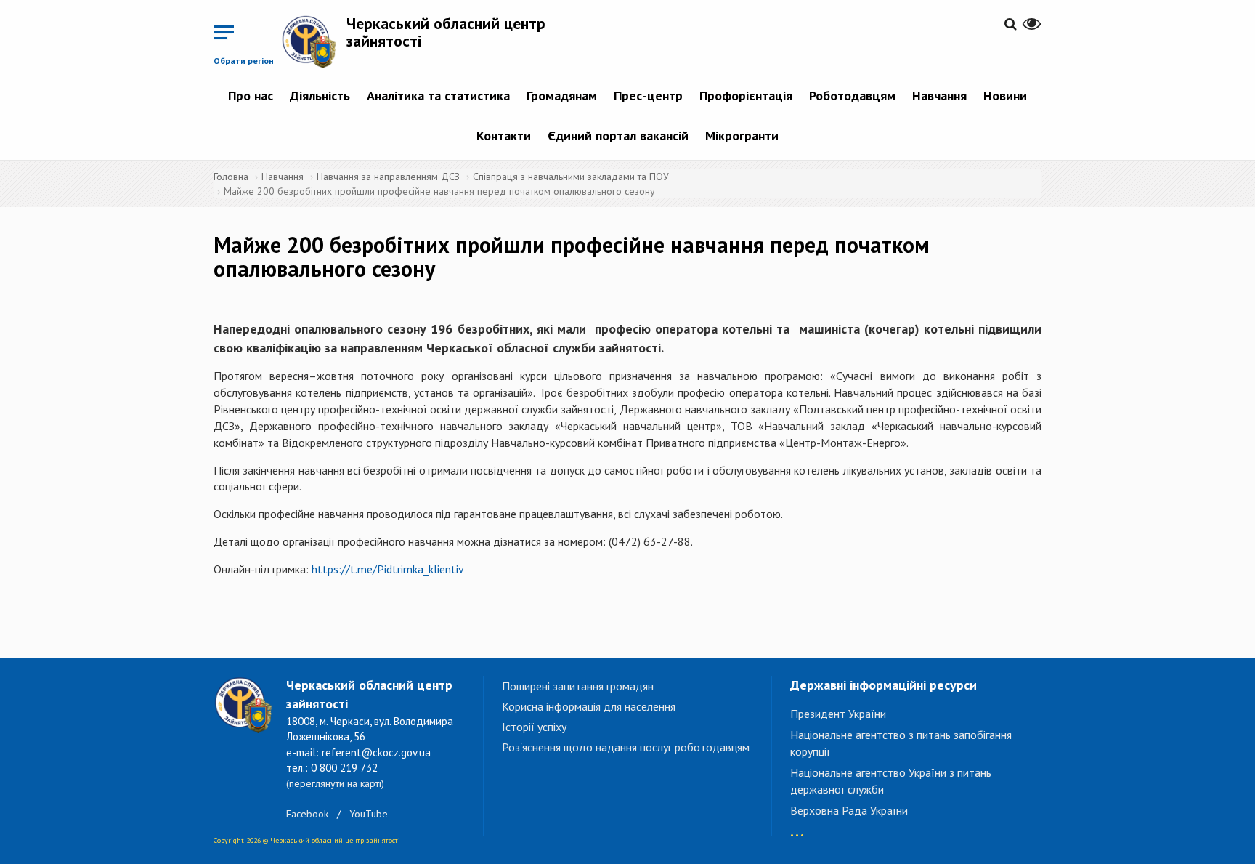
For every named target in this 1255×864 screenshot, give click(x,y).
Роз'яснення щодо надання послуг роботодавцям (626, 747)
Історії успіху (534, 726)
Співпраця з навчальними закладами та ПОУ (571, 176)
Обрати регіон (244, 60)
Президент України (838, 713)
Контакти (503, 135)
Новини (1005, 95)
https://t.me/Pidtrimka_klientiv (388, 569)
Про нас (250, 95)
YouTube (368, 813)
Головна (231, 176)
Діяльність (320, 95)
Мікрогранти (742, 135)
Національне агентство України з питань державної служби (890, 780)
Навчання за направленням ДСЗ (388, 176)
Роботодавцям (852, 95)
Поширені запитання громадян (578, 686)
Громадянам (562, 95)
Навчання (939, 95)
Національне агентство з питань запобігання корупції (901, 743)
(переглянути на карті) (335, 783)
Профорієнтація (745, 95)
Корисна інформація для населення (588, 706)
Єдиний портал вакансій (618, 135)
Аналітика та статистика (438, 95)
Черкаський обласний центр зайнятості (445, 32)
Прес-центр (648, 95)
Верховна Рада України (849, 810)
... (797, 828)
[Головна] (313, 41)
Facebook (307, 813)
